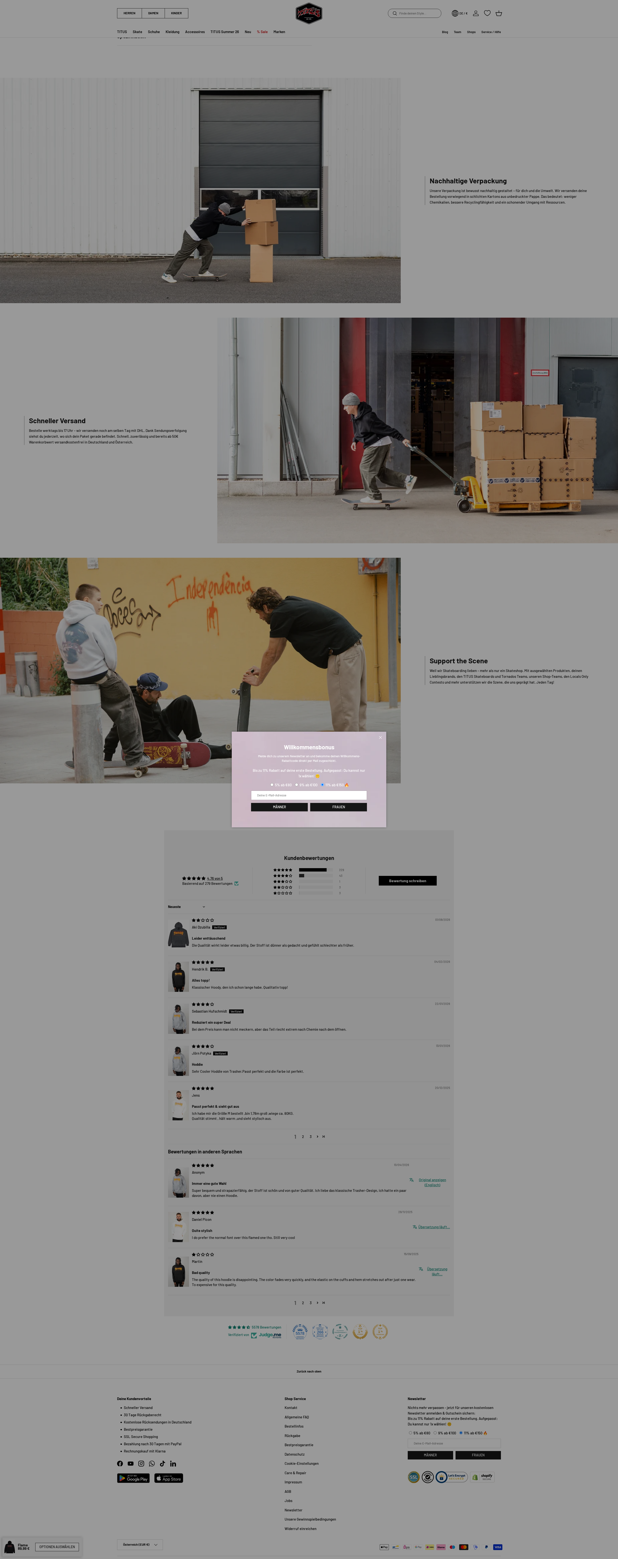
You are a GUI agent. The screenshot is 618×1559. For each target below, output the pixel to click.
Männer (279, 807)
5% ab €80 (283, 785)
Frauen (338, 807)
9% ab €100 (308, 785)
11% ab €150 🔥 (337, 785)
